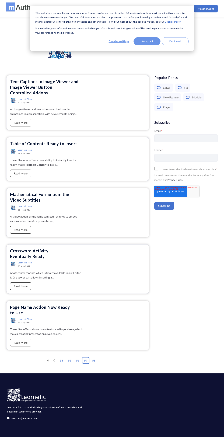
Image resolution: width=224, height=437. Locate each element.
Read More (20, 122)
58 (93, 360)
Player (167, 107)
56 (77, 360)
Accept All (147, 41)
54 (61, 360)
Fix (186, 87)
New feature (170, 97)
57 (85, 360)
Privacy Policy (174, 179)
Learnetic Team (25, 99)
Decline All (175, 41)
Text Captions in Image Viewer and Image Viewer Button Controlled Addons (44, 87)
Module (197, 97)
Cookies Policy (172, 21)
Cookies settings (119, 41)
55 (69, 360)
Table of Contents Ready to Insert (43, 143)
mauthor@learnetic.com (23, 418)
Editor (167, 87)
